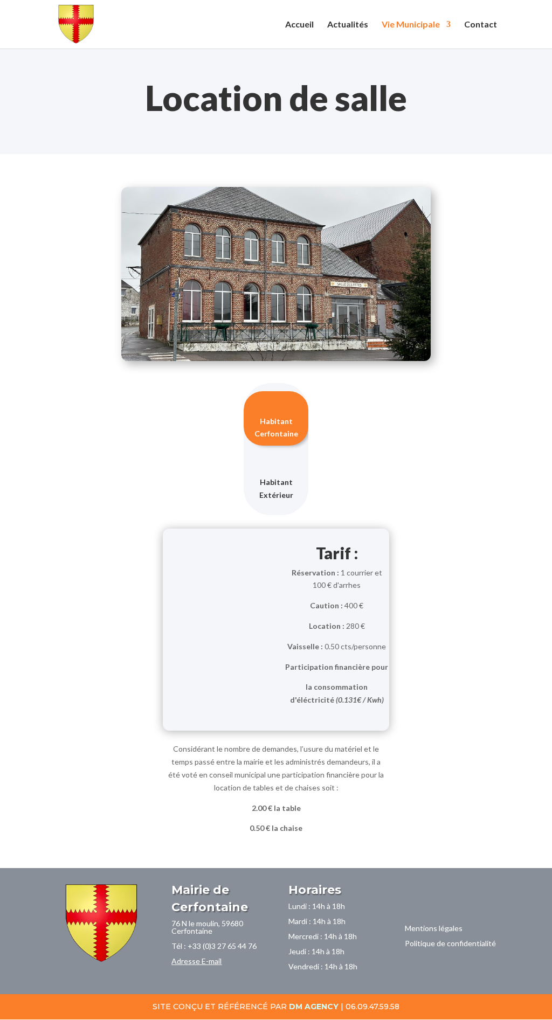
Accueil (299, 24)
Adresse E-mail (196, 961)
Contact (480, 24)
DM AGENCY (314, 1006)
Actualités (347, 24)
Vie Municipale (411, 24)
